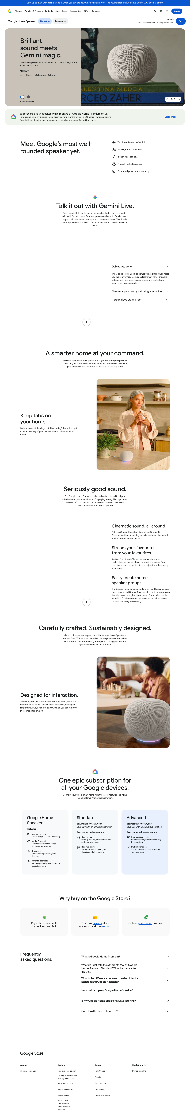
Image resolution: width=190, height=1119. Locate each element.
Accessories (75, 11)
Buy (181, 21)
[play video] (86, 602)
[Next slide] (179, 99)
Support (96, 11)
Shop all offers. (156, 3)
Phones (18, 11)
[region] (95, 842)
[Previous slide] (167, 99)
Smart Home (61, 11)
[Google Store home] (10, 11)
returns (106, 926)
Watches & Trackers (34, 11)
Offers (87, 11)
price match (145, 923)
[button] (155, 11)
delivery (97, 923)
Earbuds (49, 11)
